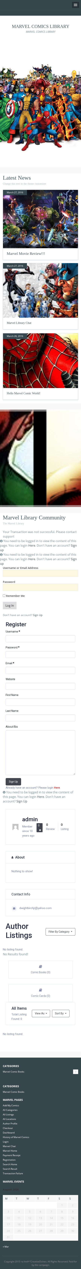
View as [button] (40, 1013)
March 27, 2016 (15, 192)
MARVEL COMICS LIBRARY (40, 26)
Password (9, 582)
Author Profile (10, 1123)
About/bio (12, 726)
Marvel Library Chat (19, 322)
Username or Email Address (20, 568)
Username (13, 631)
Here (31, 545)
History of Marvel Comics (16, 1137)
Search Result (10, 1168)
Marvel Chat (9, 1146)
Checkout (8, 1128)
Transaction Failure (13, 1173)
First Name (12, 695)
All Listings (8, 1114)
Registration (9, 1159)
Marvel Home (10, 1150)
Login (5, 1141)
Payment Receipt (11, 1155)
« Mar (6, 1246)
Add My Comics (11, 1105)
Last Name (12, 710)
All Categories (10, 1110)
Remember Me (15, 596)
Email (10, 663)
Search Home (10, 1164)
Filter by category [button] (59, 931)
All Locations (9, 1119)
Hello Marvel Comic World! (23, 393)
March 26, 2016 (15, 336)
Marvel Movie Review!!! (26, 253)
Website (10, 679)
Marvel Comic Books (14, 1071)
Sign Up (38, 615)
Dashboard (9, 1132)
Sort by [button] (59, 1013)
